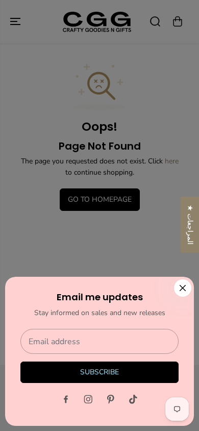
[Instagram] (88, 399)
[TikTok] (133, 399)
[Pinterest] (111, 399)
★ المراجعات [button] (190, 225)
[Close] (182, 288)
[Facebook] (66, 399)
